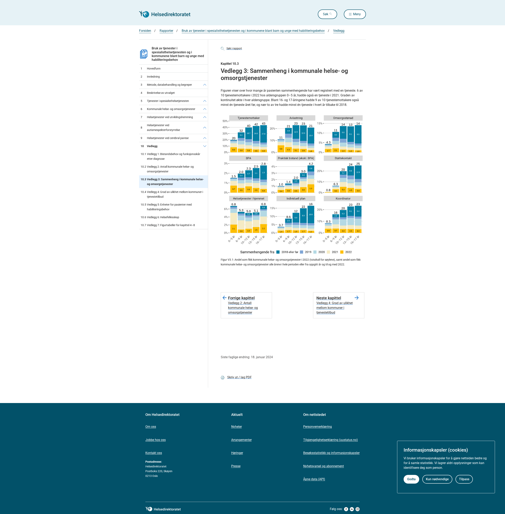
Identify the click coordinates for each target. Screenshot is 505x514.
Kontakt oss (153, 453)
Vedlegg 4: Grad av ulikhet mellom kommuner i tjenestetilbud (172, 194)
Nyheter (236, 426)
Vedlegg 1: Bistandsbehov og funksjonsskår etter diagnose (170, 156)
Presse (235, 466)
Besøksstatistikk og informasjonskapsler (331, 453)
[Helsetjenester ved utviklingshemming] (205, 117)
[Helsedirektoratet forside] (167, 14)
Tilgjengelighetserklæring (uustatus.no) (330, 440)
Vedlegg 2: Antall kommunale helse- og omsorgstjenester (167, 169)
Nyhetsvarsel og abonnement (323, 466)
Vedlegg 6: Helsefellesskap (160, 217)
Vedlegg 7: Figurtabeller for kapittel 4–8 (168, 225)
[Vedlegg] (205, 146)
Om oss (150, 426)
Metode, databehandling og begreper (166, 84)
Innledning (150, 76)
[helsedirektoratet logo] (165, 509)
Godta (411, 479)
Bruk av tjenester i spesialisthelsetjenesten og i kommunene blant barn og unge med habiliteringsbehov (253, 31)
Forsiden (145, 31)
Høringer (237, 453)
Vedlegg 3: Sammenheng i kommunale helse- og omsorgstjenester (172, 182)
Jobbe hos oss (155, 440)
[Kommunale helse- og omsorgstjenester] (205, 109)
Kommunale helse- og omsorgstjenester (168, 109)
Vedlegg (338, 31)
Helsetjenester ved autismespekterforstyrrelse (160, 128)
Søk (325, 14)
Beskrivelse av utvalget (158, 92)
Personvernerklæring (317, 426)
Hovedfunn (151, 68)
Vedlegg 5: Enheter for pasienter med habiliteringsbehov (166, 207)
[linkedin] (352, 509)
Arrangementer (241, 440)
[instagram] (357, 509)
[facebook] (346, 509)
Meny (357, 14)
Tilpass (464, 479)
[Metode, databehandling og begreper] (205, 84)
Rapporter (166, 31)
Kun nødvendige (437, 479)
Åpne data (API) (314, 479)
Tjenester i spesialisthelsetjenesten (165, 100)
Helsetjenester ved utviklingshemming (167, 117)
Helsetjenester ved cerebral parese (165, 138)
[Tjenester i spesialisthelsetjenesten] (205, 101)
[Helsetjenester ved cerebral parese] (205, 138)
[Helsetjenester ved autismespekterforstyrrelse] (205, 127)
